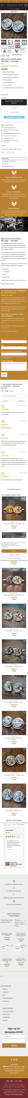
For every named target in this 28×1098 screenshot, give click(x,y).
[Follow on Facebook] (11, 1060)
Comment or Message (7, 360)
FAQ (4, 995)
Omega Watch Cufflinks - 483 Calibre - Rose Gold (16, 864)
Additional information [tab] (9, 161)
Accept (14, 551)
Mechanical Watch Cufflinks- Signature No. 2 (21, 935)
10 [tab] (12, 870)
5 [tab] (14, 868)
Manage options (14, 555)
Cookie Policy (10, 558)
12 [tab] (16, 870)
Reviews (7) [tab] (5, 163)
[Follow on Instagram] (14, 1060)
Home (6, 1084)
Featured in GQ (5, 1)
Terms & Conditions (8, 1087)
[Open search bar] (4, 5)
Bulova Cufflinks (6, 54)
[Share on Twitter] (8, 152)
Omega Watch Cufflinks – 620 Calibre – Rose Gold (7, 961)
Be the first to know (14, 117)
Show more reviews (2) (14, 489)
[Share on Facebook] (5, 152)
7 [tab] (19, 868)
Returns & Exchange (8, 1008)
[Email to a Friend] (10, 152)
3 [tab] (10, 868)
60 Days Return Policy (9, 138)
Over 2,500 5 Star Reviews (10, 135)
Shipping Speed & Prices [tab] (8, 166)
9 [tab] (23, 868)
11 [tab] (14, 870)
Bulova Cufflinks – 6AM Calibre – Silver (14, 702)
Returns (22, 1085)
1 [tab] (5, 868)
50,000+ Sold (12, 1)
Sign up (14, 1045)
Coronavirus (6, 1001)
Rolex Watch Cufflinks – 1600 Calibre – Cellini (21, 960)
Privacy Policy (6, 1014)
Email (3, 345)
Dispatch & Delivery (8, 998)
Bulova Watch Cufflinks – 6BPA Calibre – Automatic (14, 738)
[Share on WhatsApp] (2, 152)
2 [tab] (7, 868)
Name (3, 339)
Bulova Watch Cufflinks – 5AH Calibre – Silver (14, 595)
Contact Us (5, 992)
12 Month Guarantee (22, 1)
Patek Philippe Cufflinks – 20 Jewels (7, 935)
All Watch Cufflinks (17, 149)
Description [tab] (5, 158)
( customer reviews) (12, 66)
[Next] (24, 25)
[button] (26, 540)
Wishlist (5, 1086)
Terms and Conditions (8, 1011)
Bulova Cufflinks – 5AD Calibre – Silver (14, 630)
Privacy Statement (17, 558)
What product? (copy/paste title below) (12, 351)
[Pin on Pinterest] (13, 152)
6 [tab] (16, 868)
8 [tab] (21, 868)
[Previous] (3, 25)
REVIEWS (17, 1085)
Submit (4, 374)
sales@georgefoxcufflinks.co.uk (12, 303)
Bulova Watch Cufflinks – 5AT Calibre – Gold (14, 523)
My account (12, 1084)
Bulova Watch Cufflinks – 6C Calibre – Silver (14, 775)
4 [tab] (12, 868)
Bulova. (13, 284)
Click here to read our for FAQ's (9, 331)
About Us (5, 989)
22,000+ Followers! (9, 1085)
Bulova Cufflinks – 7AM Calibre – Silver (14, 810)
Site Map (5, 1020)
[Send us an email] (16, 1060)
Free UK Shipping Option (9, 127)
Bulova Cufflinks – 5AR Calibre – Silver (14, 666)
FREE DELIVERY (19, 1084)
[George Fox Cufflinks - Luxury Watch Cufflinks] (15, 5)
